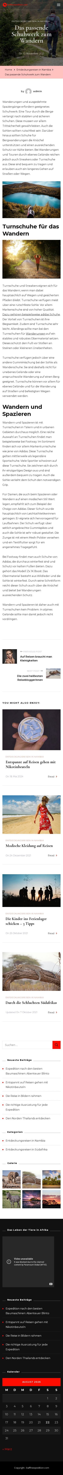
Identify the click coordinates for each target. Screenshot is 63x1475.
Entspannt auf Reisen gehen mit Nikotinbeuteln (27, 1325)
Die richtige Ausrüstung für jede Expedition (27, 1347)
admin (37, 91)
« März (7, 1449)
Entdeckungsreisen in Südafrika (26, 1149)
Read (51, 776)
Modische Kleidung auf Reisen (29, 845)
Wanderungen (35, 333)
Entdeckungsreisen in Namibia (31, 21)
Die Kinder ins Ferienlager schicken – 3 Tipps (26, 921)
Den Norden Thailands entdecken (28, 1118)
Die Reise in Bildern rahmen (23, 1095)
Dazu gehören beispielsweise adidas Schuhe (31, 314)
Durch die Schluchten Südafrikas (31, 1002)
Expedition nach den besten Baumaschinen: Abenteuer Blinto (27, 1311)
